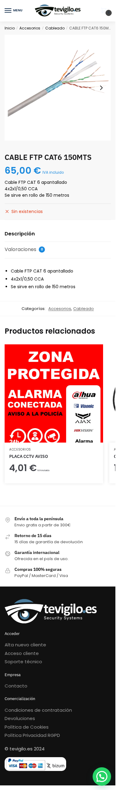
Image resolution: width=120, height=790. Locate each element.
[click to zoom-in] (58, 88)
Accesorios (29, 28)
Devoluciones (20, 718)
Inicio (10, 28)
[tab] (58, 234)
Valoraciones (24, 249)
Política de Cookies (27, 727)
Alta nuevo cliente (25, 644)
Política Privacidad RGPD (32, 735)
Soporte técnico (23, 661)
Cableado (55, 28)
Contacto (16, 686)
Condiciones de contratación (38, 710)
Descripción (20, 233)
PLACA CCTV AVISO (28, 456)
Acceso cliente (22, 653)
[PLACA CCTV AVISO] (54, 393)
